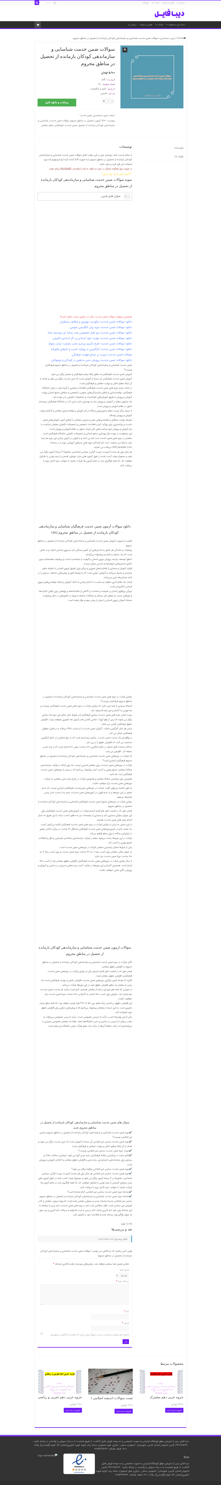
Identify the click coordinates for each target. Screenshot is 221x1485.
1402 (104, 121)
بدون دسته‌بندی (167, 38)
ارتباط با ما (155, 2)
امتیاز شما (124, 1270)
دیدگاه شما (122, 1281)
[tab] (163, 148)
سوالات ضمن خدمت (59, 121)
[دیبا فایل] (169, 13)
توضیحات (178, 148)
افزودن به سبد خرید (174, 1410)
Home (180, 38)
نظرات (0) (178, 156)
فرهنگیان (59, 125)
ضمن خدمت (86, 115)
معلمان (44, 125)
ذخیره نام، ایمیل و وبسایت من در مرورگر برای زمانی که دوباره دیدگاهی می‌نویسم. (89, 1335)
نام (126, 1311)
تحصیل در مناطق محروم (82, 121)
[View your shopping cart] (38, 24)
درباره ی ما (181, 2)
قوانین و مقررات (168, 2)
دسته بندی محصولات (176, 24)
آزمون (98, 121)
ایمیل (125, 1323)
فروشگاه (146, 2)
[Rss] (55, 3)
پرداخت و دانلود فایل (56, 102)
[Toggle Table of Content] (125, 196)
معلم (51, 125)
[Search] (37, 2)
